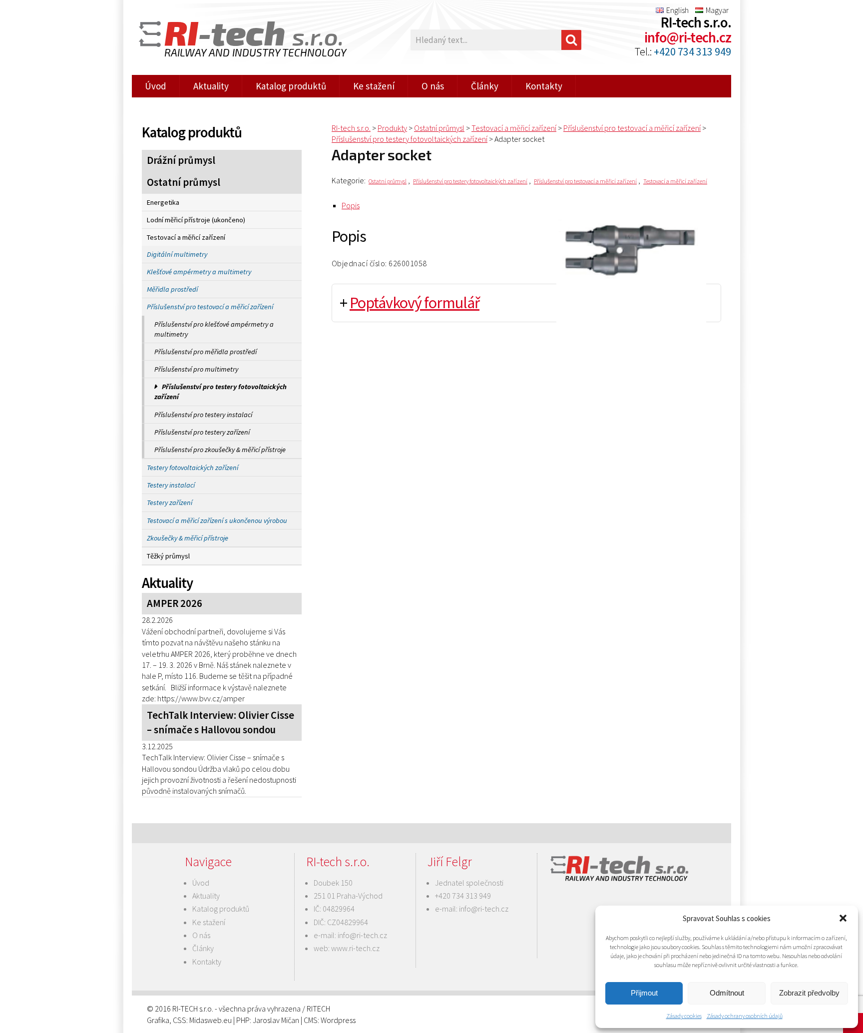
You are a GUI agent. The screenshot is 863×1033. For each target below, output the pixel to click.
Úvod (155, 86)
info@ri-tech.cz (687, 37)
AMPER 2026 (174, 603)
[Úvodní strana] (237, 40)
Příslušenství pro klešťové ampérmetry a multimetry (214, 329)
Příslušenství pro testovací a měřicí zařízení (210, 306)
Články (484, 86)
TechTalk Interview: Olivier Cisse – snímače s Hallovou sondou (220, 722)
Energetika (163, 202)
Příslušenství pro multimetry (196, 369)
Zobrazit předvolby (809, 993)
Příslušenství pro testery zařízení (202, 432)
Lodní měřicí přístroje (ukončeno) (196, 219)
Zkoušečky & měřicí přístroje (187, 537)
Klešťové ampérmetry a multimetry (199, 271)
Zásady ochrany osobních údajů (745, 1016)
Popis (351, 205)
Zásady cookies (684, 1016)
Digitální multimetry (177, 254)
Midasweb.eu (210, 1020)
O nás (433, 86)
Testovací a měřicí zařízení (186, 237)
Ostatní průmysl (183, 182)
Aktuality (211, 86)
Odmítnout (727, 993)
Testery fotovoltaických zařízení (192, 467)
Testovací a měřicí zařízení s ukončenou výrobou (217, 520)
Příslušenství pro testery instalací (203, 414)
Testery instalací (171, 485)
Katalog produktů (291, 86)
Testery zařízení (169, 502)
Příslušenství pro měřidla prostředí (205, 351)
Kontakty (543, 86)
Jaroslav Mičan (276, 1020)
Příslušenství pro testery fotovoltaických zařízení (220, 391)
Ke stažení (374, 86)
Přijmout (644, 993)
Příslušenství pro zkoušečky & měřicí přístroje (220, 449)
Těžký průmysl (168, 555)
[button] (843, 918)
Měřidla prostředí (172, 289)
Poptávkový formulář (414, 303)
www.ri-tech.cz (355, 948)
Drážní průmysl (181, 160)
